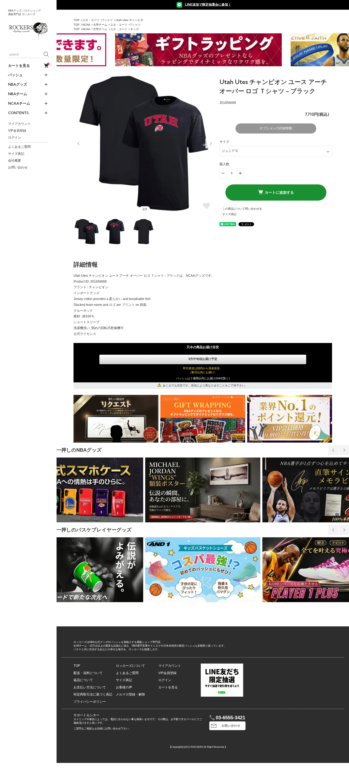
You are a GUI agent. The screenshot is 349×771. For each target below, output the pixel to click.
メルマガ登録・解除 (130, 694)
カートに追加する (279, 192)
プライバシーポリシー (90, 701)
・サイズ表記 (228, 214)
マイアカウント (19, 123)
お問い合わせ (17, 167)
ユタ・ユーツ (90, 20)
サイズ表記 (16, 153)
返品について (83, 680)
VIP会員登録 (17, 130)
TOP (76, 20)
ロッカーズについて (130, 665)
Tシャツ (107, 20)
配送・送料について (88, 673)
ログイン (14, 137)
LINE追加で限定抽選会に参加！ (207, 4)
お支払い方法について (90, 687)
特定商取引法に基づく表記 (93, 694)
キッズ (134, 29)
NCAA (86, 24)
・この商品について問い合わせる (241, 208)
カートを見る (28, 65)
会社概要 (14, 160)
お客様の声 (124, 687)
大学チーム (100, 24)
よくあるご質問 (19, 146)
